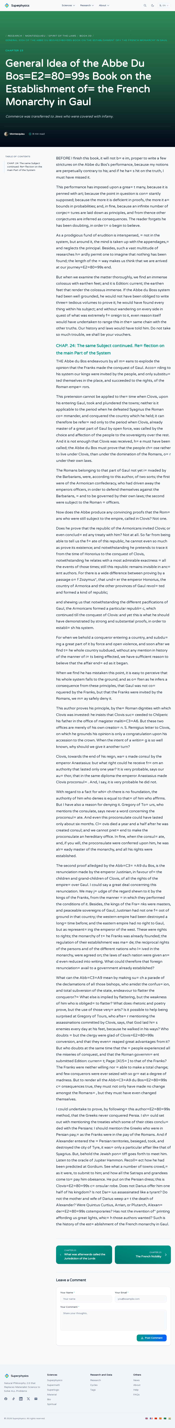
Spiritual (51, 1404)
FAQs (136, 1394)
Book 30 (85, 35)
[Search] (145, 5)
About (102, 5)
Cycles (94, 1385)
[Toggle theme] (153, 5)
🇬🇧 (146, 1418)
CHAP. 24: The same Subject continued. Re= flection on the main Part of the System (24, 167)
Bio (49, 1399)
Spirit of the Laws (62, 35)
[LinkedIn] (21, 1398)
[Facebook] (6, 1398)
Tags (93, 1389)
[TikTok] (13, 1398)
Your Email (122, 1292)
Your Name (67, 1292)
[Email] (36, 1398)
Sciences (67, 5)
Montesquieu (35, 35)
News (136, 1380)
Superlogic (53, 1389)
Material (52, 1394)
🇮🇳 (169, 1418)
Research (85, 5)
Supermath (53, 1385)
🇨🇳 (155, 1418)
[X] (28, 1398)
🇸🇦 (165, 1418)
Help (136, 1389)
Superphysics (54, 1380)
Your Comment (69, 1306)
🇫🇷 (151, 1418)
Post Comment (154, 1337)
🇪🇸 (160, 1418)
